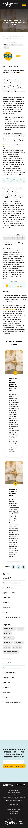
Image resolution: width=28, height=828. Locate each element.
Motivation (18, 642)
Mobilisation (7, 602)
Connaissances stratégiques (10, 42)
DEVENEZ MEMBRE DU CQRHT (14, 809)
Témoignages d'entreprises (12, 617)
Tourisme (6, 47)
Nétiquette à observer (14, 795)
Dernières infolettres (14, 792)
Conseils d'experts (9, 588)
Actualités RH (7, 578)
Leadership (7, 633)
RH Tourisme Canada (9, 309)
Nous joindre (14, 813)
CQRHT (5, 44)
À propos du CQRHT (14, 804)
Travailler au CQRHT (14, 811)
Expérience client (9, 593)
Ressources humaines (11, 651)
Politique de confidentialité (14, 800)
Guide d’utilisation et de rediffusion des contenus (14, 798)
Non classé (6, 607)
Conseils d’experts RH (13, 36)
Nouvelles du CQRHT (14, 790)
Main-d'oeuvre (13, 44)
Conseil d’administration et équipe (14, 807)
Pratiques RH (7, 612)
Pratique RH (17, 647)
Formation (6, 597)
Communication (9, 628)
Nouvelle (20, 44)
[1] (19, 72)
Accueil (4, 36)
